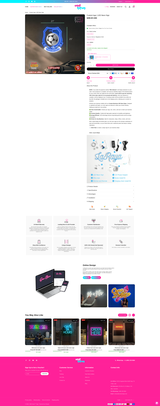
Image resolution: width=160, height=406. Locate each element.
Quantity (89, 62)
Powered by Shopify (44, 404)
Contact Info (115, 367)
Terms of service (46, 400)
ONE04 (89, 45)
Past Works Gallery (89, 374)
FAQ (60, 371)
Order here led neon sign (94, 347)
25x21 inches (90, 34)
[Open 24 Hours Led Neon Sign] (66, 332)
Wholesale (87, 380)
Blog (86, 383)
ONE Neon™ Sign (33, 404)
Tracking (61, 374)
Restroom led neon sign (121, 347)
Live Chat (61, 377)
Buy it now (111, 68)
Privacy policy (28, 400)
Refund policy (37, 400)
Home (26, 12)
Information (89, 367)
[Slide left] (129, 315)
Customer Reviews (89, 371)
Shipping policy (55, 400)
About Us (87, 377)
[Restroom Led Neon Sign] (121, 332)
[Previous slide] (54, 1)
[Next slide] (105, 1)
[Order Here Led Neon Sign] (94, 332)
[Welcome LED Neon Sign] (38, 332)
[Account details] (129, 6)
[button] (36, 6)
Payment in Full (90, 39)
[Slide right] (133, 315)
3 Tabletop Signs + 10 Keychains (101, 56)
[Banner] (111, 159)
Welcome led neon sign (38, 347)
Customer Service (66, 367)
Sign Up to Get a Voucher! (34, 367)
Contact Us (62, 380)
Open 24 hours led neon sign (66, 347)
